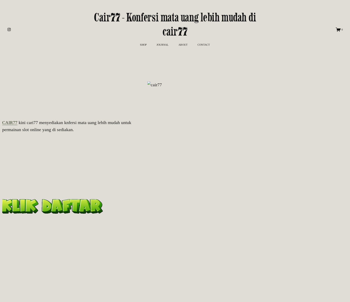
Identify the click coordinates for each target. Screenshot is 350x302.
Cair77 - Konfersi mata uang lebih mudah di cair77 (175, 24)
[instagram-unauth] (9, 29)
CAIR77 (9, 122)
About (183, 44)
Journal (163, 44)
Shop (143, 44)
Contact (203, 44)
